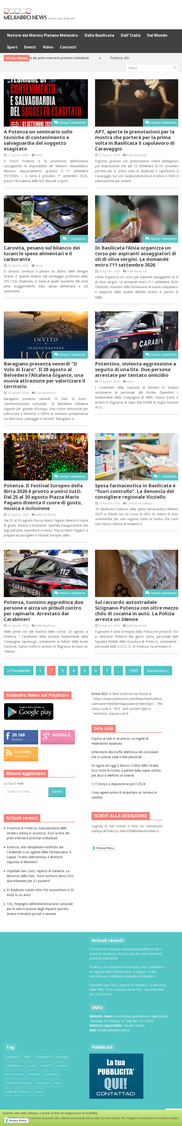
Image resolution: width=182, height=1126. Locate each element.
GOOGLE (61, 735)
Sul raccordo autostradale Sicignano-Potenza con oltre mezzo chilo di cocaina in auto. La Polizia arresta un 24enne (136, 610)
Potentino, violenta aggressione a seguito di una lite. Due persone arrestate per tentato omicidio (135, 369)
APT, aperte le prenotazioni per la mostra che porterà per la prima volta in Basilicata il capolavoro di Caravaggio (135, 140)
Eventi (30, 47)
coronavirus (14, 1066)
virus (38, 1092)
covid (31, 1066)
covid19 (46, 1066)
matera (62, 1066)
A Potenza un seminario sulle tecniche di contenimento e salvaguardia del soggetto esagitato (38, 140)
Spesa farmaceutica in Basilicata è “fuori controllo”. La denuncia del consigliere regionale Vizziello (135, 491)
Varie (38, 155)
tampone (43, 1083)
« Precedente (18, 670)
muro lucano (15, 1074)
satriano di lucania (19, 1083)
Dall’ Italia (131, 35)
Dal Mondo (157, 35)
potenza (51, 1074)
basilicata (12, 1057)
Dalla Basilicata (99, 35)
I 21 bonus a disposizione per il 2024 (118, 784)
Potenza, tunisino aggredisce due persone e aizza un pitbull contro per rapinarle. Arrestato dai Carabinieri (43, 610)
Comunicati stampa (140, 503)
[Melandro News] (39, 18)
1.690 (133, 670)
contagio (62, 1057)
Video (48, 47)
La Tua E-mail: (14, 783)
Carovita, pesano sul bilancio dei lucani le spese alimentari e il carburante (42, 253)
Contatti (68, 47)
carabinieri (43, 1057)
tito (57, 1083)
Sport (12, 47)
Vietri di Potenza (18, 1092)
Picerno (34, 1074)
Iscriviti (22, 751)
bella (27, 1057)
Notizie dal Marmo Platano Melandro (42, 35)
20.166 (18, 735)
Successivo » (158, 670)
